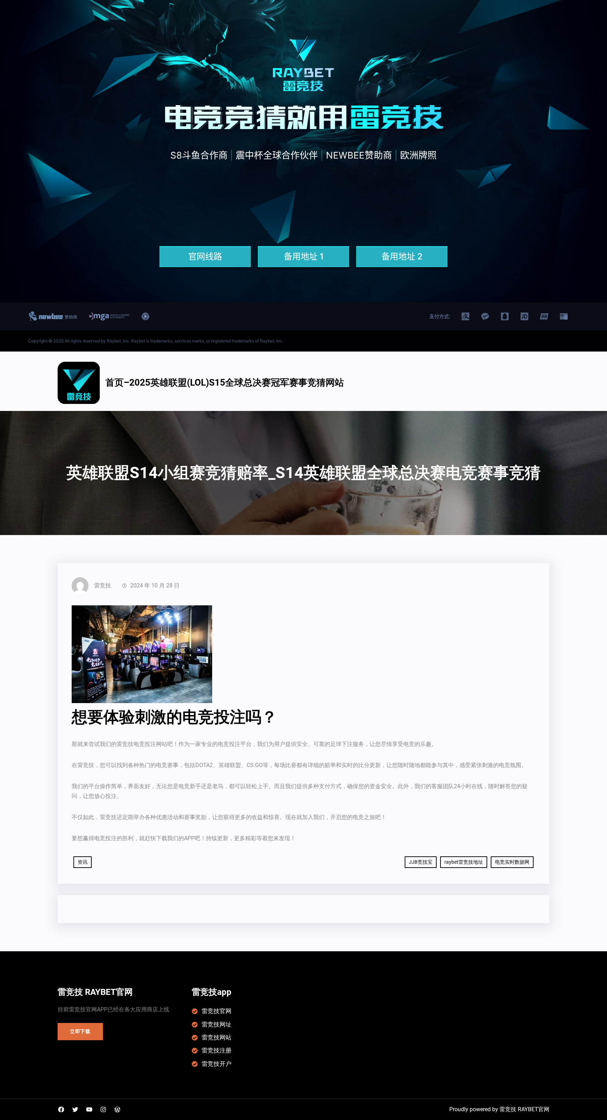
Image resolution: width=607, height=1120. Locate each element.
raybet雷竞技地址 (463, 862)
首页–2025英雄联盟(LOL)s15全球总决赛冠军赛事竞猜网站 (224, 382)
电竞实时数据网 (512, 862)
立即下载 (80, 1031)
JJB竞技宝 (420, 862)
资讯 (82, 862)
